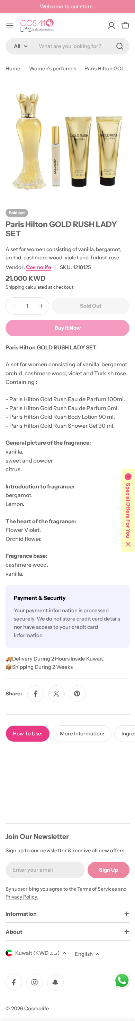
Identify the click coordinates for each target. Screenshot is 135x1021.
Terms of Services (97, 889)
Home (13, 68)
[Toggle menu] (10, 25)
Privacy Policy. (22, 897)
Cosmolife (38, 267)
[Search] (120, 46)
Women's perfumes (52, 68)
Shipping (15, 287)
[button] (128, 510)
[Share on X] (56, 693)
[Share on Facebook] (35, 693)
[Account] (111, 25)
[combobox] (67, 46)
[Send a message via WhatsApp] (122, 980)
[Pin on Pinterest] (77, 693)
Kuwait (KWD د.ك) (37, 953)
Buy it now (68, 328)
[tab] (28, 733)
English (84, 954)
